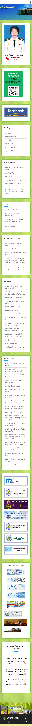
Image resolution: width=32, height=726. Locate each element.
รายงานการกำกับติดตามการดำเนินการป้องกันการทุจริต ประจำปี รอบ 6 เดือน (16, 418)
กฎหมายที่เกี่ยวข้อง (11, 151)
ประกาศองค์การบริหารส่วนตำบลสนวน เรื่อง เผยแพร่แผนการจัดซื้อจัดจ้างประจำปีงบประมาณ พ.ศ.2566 (16, 671)
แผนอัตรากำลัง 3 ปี (11, 210)
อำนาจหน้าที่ (9, 144)
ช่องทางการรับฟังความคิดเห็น (14, 297)
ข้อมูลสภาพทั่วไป (10, 137)
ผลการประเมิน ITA (11, 465)
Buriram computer (14, 722)
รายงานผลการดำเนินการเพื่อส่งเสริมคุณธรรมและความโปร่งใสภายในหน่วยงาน (15, 437)
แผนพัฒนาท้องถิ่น (10, 173)
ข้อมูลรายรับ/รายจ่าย (11, 310)
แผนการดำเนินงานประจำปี (13, 176)
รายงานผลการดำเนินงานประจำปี (15, 180)
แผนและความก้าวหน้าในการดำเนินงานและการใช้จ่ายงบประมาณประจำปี (14, 191)
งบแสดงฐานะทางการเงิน (13, 314)
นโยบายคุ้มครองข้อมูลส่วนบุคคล (15, 343)
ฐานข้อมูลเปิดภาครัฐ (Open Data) (15, 347)
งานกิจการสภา (10, 340)
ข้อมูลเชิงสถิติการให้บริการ (13, 307)
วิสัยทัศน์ (8, 140)
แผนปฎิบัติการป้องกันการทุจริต (14, 412)
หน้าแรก (8, 133)
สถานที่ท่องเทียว (10, 147)
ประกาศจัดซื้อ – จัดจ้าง (12, 249)
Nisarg (28, 722)
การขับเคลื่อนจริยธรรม (12, 386)
